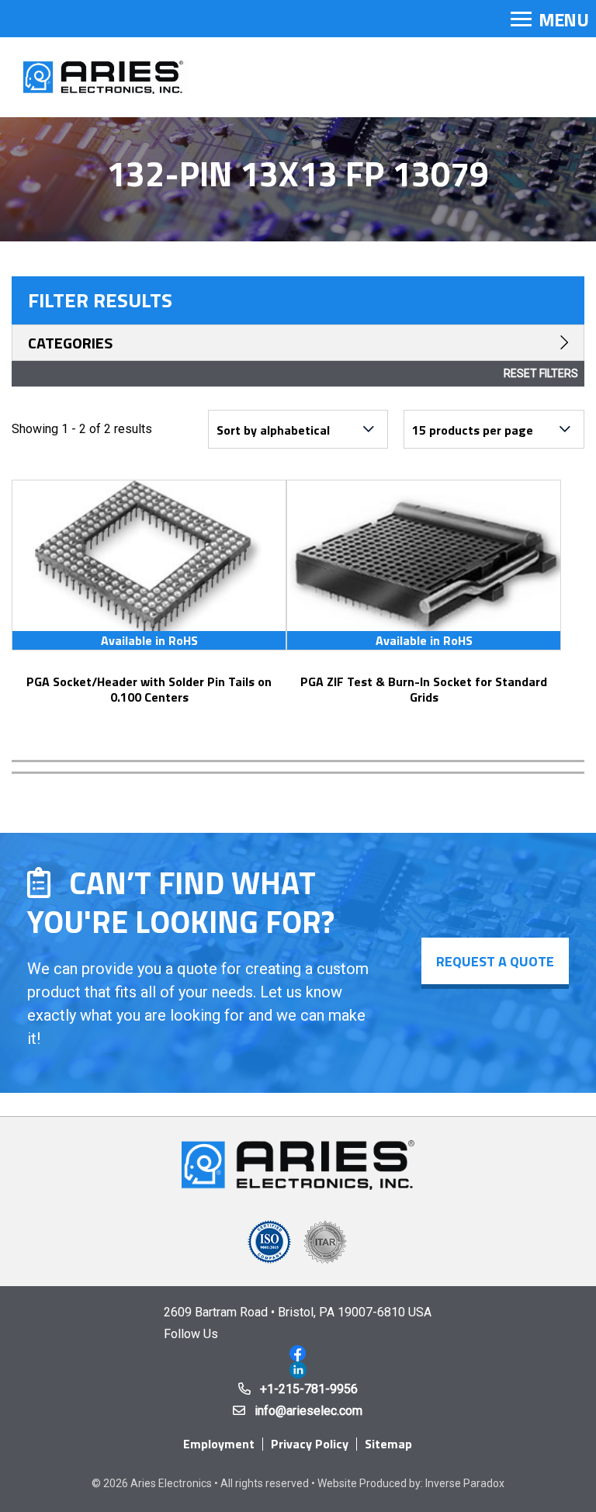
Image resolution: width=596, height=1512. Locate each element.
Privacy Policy (309, 1443)
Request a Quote (495, 961)
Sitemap (388, 1443)
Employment (219, 1443)
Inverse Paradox (464, 1483)
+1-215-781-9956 (309, 1389)
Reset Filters (541, 373)
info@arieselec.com (308, 1410)
